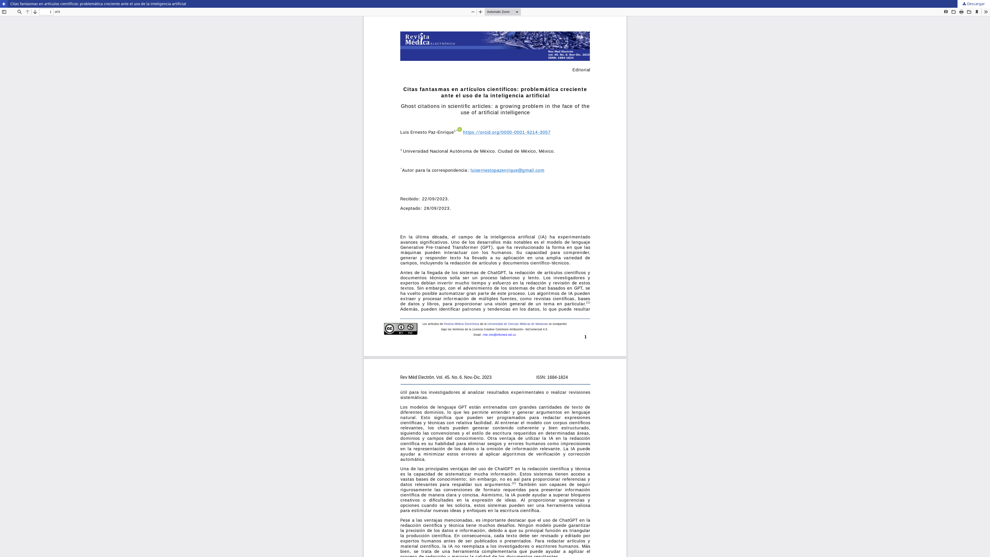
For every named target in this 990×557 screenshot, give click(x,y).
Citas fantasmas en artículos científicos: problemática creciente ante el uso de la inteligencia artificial (98, 3)
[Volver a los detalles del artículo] (4, 4)
